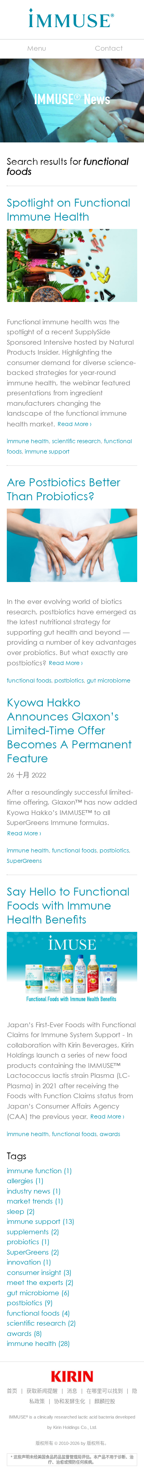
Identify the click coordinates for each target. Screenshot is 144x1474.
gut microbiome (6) (38, 1293)
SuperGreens (24, 861)
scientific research (76, 441)
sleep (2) (21, 1212)
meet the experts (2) (40, 1283)
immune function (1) (39, 1171)
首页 (13, 1391)
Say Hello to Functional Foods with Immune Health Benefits (68, 906)
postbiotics (69, 681)
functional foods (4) (38, 1313)
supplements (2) (33, 1232)
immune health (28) (38, 1344)
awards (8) (24, 1334)
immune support (47, 452)
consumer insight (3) (39, 1273)
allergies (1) (25, 1181)
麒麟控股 (104, 1401)
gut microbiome (108, 681)
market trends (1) (35, 1201)
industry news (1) (34, 1191)
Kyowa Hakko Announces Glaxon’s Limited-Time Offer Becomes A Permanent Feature (69, 731)
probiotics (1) (28, 1242)
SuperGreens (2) (33, 1252)
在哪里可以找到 (105, 1391)
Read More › (75, 424)
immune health (28, 441)
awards (110, 1134)
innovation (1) (29, 1262)
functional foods (29, 681)
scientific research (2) (41, 1323)
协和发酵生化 (70, 1401)
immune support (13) (40, 1222)
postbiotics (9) (30, 1303)
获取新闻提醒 (42, 1391)
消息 (73, 1391)
